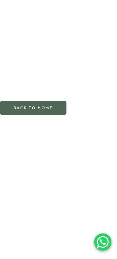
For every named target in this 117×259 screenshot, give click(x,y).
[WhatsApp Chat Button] (102, 242)
